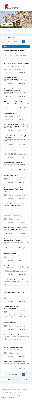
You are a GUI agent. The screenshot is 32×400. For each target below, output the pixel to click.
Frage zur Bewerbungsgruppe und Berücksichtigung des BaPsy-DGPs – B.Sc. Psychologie (14, 189)
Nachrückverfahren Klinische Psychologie (14, 204)
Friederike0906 (15, 126)
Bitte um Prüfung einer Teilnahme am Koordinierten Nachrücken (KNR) (13, 348)
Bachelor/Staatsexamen (14, 116)
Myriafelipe (14, 54)
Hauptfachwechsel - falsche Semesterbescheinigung (11, 307)
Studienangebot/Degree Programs (16, 366)
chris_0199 (14, 205)
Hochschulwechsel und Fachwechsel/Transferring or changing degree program (15, 153)
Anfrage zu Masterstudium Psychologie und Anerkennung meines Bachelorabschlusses (15, 51)
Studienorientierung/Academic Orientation (18, 55)
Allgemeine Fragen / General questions (17, 69)
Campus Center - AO (16, 242)
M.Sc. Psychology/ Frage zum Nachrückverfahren (16, 124)
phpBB (9, 389)
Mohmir (14, 152)
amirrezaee (14, 79)
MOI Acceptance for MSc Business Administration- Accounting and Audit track (16, 64)
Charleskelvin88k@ (16, 66)
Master (10, 93)
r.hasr (13, 115)
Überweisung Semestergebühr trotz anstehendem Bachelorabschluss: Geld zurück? (16, 239)
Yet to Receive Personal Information (13, 162)
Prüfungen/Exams (12, 245)
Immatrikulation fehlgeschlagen (12, 215)
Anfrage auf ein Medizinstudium (12, 175)
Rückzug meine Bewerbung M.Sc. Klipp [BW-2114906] (15, 293)
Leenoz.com (10, 391)
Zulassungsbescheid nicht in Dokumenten (14, 361)
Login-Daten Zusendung (10, 322)
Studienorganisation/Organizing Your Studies (18, 231)
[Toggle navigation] (30, 5)
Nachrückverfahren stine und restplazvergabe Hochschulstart (15, 136)
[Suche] (26, 30)
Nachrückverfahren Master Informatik (13, 280)
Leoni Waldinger (15, 103)
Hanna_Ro (14, 229)
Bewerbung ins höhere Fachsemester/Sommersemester (12, 89)
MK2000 (14, 92)
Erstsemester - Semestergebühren (12, 335)
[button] (29, 41)
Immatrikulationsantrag (10, 253)
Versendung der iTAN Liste (10, 113)
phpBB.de (19, 392)
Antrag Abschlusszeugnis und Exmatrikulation (15, 227)
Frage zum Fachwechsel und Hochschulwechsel (15, 150)
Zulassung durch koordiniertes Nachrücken (14, 102)
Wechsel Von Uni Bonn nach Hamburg (13, 266)
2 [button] (26, 41)
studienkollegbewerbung (10, 77)
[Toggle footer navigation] (2, 385)
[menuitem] (5, 395)
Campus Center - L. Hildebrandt (19, 139)
